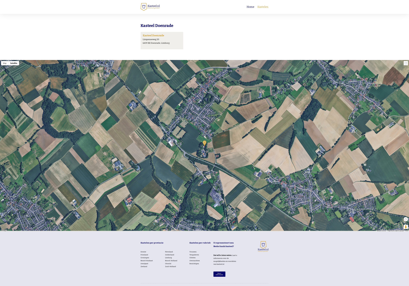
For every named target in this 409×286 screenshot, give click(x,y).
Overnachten (194, 261)
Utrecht (168, 264)
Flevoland (169, 252)
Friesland (144, 255)
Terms (406, 230)
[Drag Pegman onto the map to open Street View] (406, 227)
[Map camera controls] (406, 219)
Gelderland (169, 255)
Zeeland (144, 266)
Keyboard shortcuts (381, 230)
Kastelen (262, 7)
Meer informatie (219, 274)
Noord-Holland (171, 261)
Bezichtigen (194, 264)
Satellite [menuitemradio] (13, 63)
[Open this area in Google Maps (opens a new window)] (4, 230)
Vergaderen (194, 255)
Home (250, 7)
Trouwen (193, 252)
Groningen (145, 258)
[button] (204, 143)
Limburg (168, 258)
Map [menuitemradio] (4, 63)
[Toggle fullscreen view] (406, 63)
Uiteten (192, 258)
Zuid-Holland (170, 266)
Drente (143, 252)
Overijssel (144, 264)
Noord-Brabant (147, 261)
